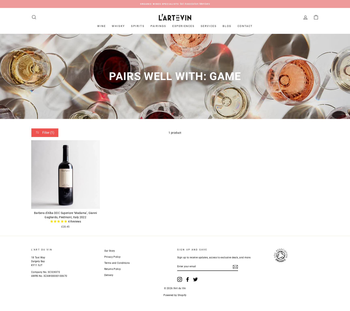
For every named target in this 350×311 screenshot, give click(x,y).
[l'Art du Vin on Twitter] (195, 279)
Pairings (158, 26)
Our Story (109, 250)
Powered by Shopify (174, 295)
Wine (101, 26)
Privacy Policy (112, 256)
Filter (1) (48, 133)
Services (209, 26)
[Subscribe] (235, 266)
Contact (245, 26)
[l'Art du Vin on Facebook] (187, 279)
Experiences (183, 26)
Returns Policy (112, 269)
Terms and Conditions (117, 263)
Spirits (137, 26)
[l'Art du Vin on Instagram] (179, 279)
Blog (227, 26)
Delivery (108, 275)
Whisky (118, 26)
